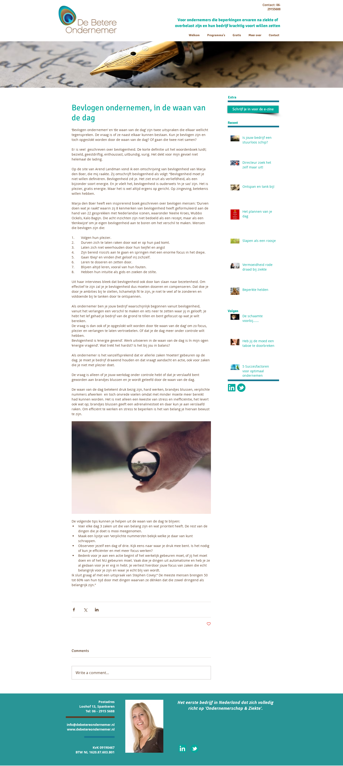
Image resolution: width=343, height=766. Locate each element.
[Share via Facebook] (74, 609)
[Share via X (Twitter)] (85, 609)
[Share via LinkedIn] (96, 609)
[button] (253, 109)
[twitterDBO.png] (241, 387)
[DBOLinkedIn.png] (232, 387)
